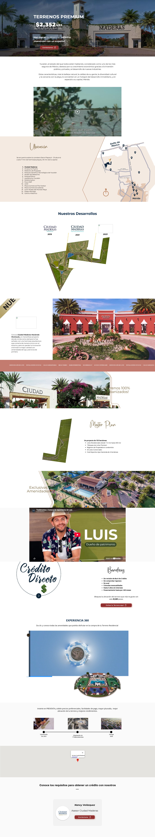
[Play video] (77, 111)
